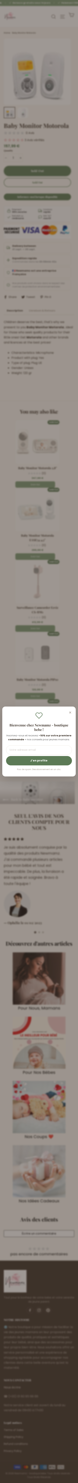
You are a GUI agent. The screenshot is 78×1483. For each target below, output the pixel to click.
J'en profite (39, 760)
